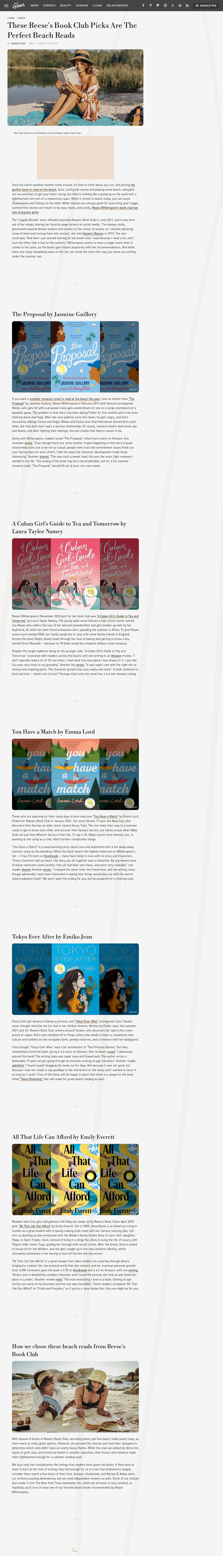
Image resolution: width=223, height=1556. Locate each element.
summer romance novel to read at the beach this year (65, 399)
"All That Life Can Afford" (35, 1226)
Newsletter (208, 5)
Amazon (133, 390)
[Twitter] (173, 7)
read (59, 1279)
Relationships (117, 5)
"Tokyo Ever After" (87, 1021)
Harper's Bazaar (93, 233)
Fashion (82, 5)
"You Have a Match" (105, 816)
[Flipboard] (158, 7)
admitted (18, 1065)
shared (44, 456)
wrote (28, 443)
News (35, 5)
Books (21, 18)
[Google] (180, 7)
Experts (49, 5)
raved (111, 1052)
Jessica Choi (18, 43)
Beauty (65, 5)
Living (97, 5)
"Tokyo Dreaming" (31, 1079)
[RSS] (187, 7)
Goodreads (51, 856)
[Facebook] (143, 7)
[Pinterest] (151, 7)
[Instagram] (165, 7)
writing (132, 1270)
